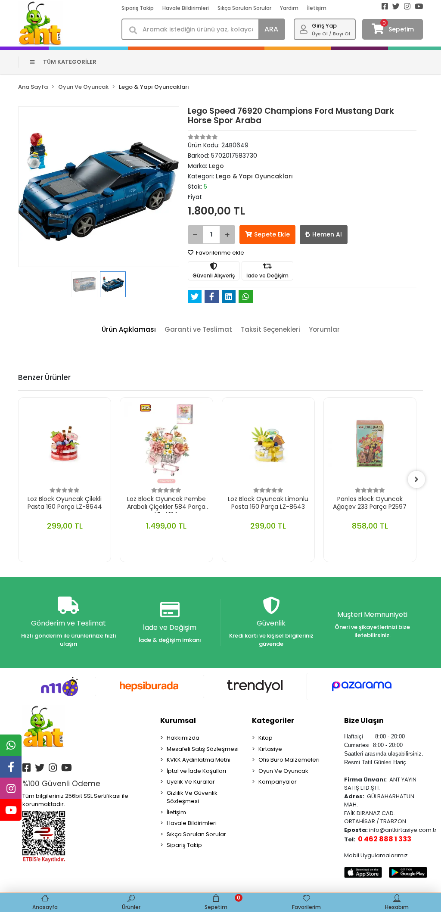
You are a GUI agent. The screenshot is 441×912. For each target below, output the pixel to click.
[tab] (129, 330)
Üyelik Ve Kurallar (191, 782)
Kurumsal (178, 720)
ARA (271, 29)
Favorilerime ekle (219, 253)
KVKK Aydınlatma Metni (198, 760)
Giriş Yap (324, 26)
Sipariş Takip (137, 8)
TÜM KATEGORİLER (69, 62)
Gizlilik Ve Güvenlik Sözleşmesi (192, 797)
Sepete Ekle (272, 234)
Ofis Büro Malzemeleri (289, 760)
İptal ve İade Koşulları (196, 771)
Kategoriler (273, 720)
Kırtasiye (270, 749)
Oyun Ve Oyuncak (283, 771)
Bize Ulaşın (364, 720)
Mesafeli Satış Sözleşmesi (203, 749)
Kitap (265, 738)
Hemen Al (327, 234)
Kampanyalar (277, 782)
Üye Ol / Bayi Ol (331, 33)
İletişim (316, 8)
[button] (30, 187)
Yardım (289, 8)
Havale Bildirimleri (185, 8)
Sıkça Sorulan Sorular (244, 8)
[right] (416, 479)
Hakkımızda (183, 738)
